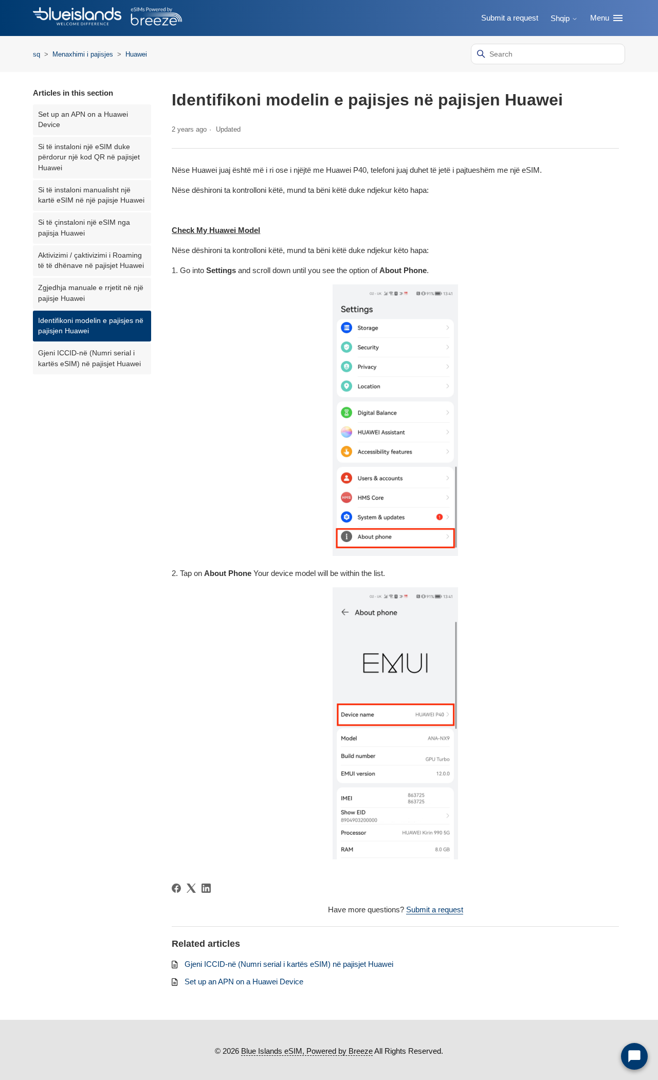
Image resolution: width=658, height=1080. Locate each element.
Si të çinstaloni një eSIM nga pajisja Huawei (84, 228)
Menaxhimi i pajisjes (83, 54)
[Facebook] (176, 888)
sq (36, 54)
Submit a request (509, 17)
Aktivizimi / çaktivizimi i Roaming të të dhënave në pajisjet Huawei (91, 260)
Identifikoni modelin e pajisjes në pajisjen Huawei (90, 326)
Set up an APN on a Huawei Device (83, 120)
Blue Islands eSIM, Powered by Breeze (307, 1051)
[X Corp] (191, 888)
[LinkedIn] (206, 888)
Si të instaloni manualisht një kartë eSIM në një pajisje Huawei (91, 195)
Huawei (136, 54)
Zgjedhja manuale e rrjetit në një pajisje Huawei (90, 293)
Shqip (561, 18)
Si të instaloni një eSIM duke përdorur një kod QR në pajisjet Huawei (89, 157)
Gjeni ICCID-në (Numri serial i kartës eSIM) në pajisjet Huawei (89, 358)
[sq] (107, 18)
